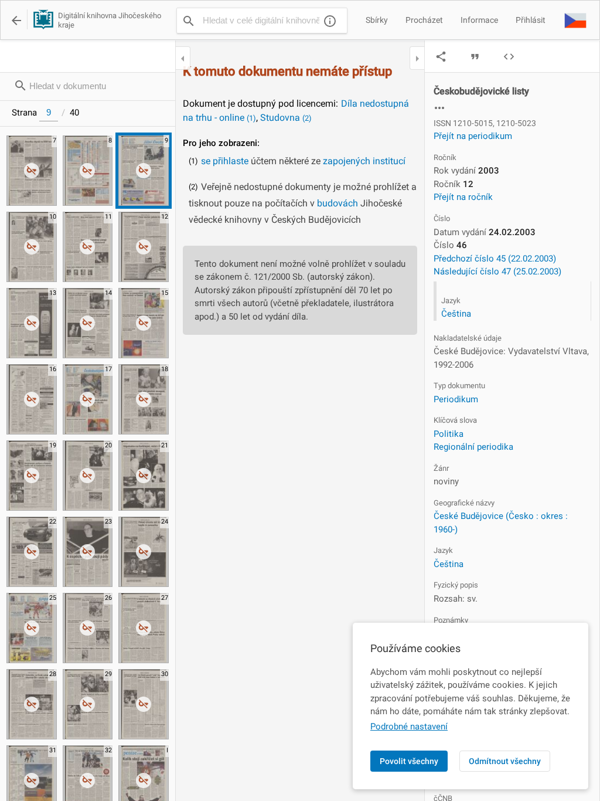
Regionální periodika (473, 447)
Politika (448, 434)
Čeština (456, 313)
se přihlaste (224, 161)
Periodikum (456, 399)
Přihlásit (531, 20)
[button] (575, 20)
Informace (479, 20)
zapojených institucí (364, 161)
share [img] (441, 56)
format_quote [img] (475, 56)
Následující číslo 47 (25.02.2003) (497, 271)
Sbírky (377, 20)
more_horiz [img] (439, 108)
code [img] (509, 56)
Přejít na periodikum (473, 136)
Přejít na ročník (463, 197)
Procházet (424, 20)
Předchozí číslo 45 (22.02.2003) (495, 258)
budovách (337, 203)
